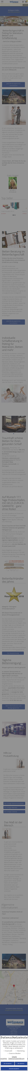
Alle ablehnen (21, 1063)
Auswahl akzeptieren (14, 1068)
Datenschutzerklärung (16, 1058)
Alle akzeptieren (7, 1063)
